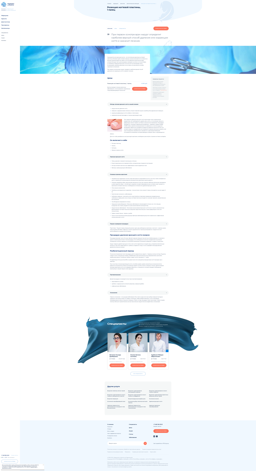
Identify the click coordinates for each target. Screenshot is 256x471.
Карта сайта (153, 451)
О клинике (110, 424)
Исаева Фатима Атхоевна (135, 355)
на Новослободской (11, 10)
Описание (109, 28)
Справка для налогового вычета (140, 451)
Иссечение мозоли (154, 398)
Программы (5, 25)
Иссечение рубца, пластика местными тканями (137, 402)
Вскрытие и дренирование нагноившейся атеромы (135, 391)
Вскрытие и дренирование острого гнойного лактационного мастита (116, 395)
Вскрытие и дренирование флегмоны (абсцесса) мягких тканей (158, 395)
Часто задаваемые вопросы (114, 433)
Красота (4, 18)
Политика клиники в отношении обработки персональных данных (123, 449)
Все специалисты (138, 373)
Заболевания (133, 437)
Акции (3, 37)
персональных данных (6, 468)
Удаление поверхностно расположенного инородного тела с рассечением (137, 407)
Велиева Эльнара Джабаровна (115, 355)
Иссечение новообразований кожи (116, 401)
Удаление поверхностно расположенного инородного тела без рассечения (116, 407)
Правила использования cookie (115, 451)
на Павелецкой (9, 9)
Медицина (4, 15)
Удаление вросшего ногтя (155, 401)
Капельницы (5, 28)
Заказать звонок (14, 455)
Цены (2, 35)
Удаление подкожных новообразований (154, 406)
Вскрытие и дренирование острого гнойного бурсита (158, 391)
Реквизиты (127, 451)
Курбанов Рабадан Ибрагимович (157, 355)
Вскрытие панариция (112, 398)
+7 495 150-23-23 (5, 455)
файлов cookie (34, 467)
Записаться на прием (9, 461)
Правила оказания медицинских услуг (151, 449)
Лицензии (109, 426)
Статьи (131, 434)
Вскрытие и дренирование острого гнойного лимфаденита (137, 395)
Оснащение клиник (112, 435)
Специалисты (4, 32)
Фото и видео (110, 431)
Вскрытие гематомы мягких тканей (116, 390)
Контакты (3, 40)
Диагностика (5, 22)
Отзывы (113, 358)
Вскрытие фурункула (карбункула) (136, 398)
